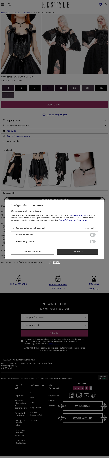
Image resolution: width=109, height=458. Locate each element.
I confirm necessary (32, 251)
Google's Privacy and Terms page (73, 220)
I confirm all (77, 251)
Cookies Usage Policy (78, 215)
